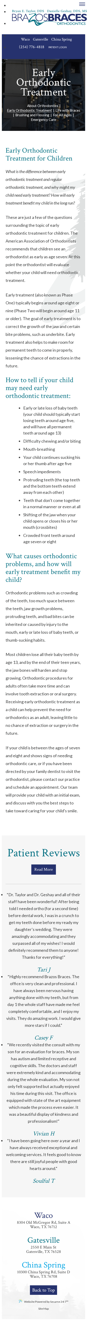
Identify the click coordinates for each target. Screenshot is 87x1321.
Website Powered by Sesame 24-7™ (46, 1301)
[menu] (82, 4)
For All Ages (62, 115)
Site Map (43, 1308)
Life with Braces (67, 110)
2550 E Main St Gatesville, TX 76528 (43, 1245)
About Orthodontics (42, 106)
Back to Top (43, 1290)
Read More (43, 869)
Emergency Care (43, 120)
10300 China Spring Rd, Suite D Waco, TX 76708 (43, 1270)
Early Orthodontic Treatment (29, 110)
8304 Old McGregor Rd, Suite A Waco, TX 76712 (43, 1220)
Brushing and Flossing (32, 115)
